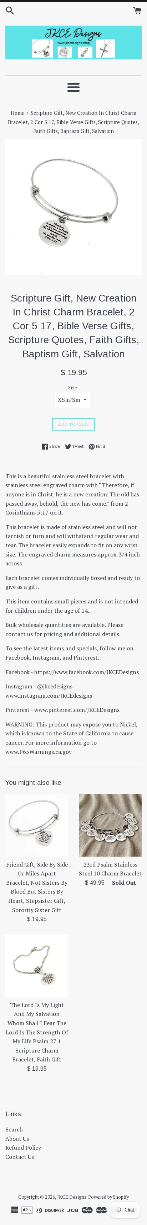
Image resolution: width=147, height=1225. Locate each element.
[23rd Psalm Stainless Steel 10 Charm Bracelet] (110, 825)
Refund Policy (23, 1147)
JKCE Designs (71, 1197)
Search (14, 1129)
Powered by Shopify (108, 1197)
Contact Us (19, 1157)
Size (72, 388)
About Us (17, 1139)
